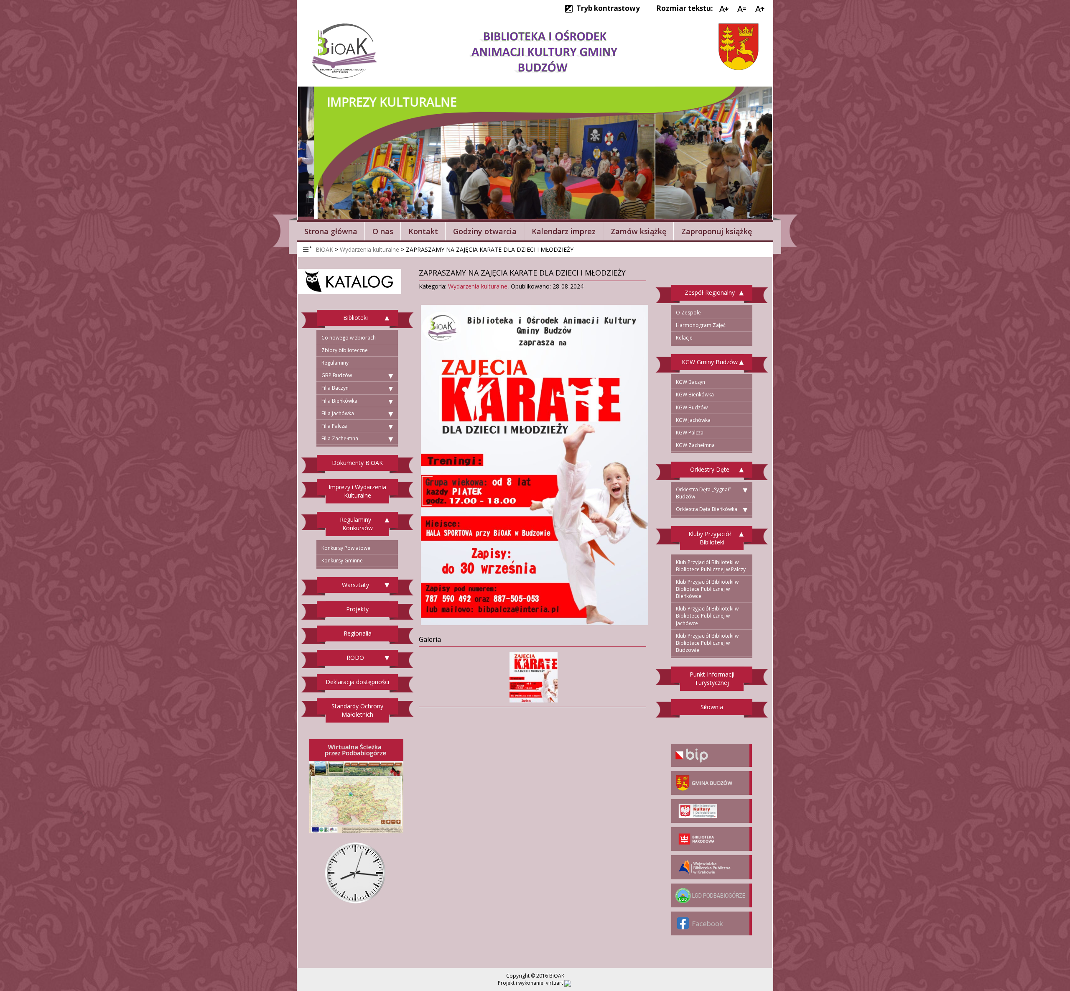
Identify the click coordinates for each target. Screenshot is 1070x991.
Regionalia (358, 633)
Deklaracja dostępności (357, 682)
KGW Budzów (692, 407)
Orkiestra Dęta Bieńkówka (706, 509)
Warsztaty (355, 585)
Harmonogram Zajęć (701, 325)
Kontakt (423, 231)
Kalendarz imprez (564, 231)
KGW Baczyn (690, 382)
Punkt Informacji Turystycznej (712, 678)
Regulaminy (335, 362)
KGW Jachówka (693, 420)
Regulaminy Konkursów (356, 524)
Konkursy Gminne (342, 560)
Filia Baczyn (335, 387)
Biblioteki (355, 318)
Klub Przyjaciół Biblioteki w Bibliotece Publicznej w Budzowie (707, 643)
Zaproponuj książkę (716, 231)
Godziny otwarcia (485, 231)
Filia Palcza (334, 425)
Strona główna (330, 231)
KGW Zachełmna (695, 445)
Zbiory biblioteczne (344, 350)
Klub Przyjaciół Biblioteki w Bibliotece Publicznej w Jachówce (707, 615)
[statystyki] (567, 982)
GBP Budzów (336, 375)
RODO (355, 658)
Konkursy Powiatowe (345, 548)
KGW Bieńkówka (695, 394)
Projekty (357, 609)
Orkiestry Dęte (709, 469)
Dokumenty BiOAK (357, 463)
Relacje (684, 337)
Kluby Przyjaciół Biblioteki (709, 538)
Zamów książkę (638, 231)
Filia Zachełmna (339, 438)
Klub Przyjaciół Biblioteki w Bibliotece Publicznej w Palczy (711, 566)
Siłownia (712, 707)
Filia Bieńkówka (339, 400)
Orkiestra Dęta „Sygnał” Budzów (703, 493)
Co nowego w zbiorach (348, 337)
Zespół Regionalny (710, 292)
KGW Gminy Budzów (710, 362)
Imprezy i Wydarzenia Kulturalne (357, 491)
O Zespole (688, 312)
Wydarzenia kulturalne (477, 286)
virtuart (554, 982)
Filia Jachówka (337, 413)
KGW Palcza (689, 432)
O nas (382, 231)
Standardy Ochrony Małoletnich (357, 710)
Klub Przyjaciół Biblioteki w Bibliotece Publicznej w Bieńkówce (707, 589)
